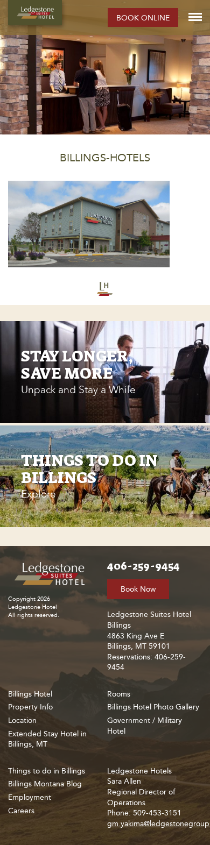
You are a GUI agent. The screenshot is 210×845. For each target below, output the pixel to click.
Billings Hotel (30, 694)
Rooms (118, 694)
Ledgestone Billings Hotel (35, 12)
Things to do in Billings (46, 771)
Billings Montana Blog (45, 784)
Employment (29, 797)
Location (22, 720)
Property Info (30, 707)
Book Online (143, 18)
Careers (21, 810)
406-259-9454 (143, 566)
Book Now (138, 589)
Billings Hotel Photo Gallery (153, 707)
